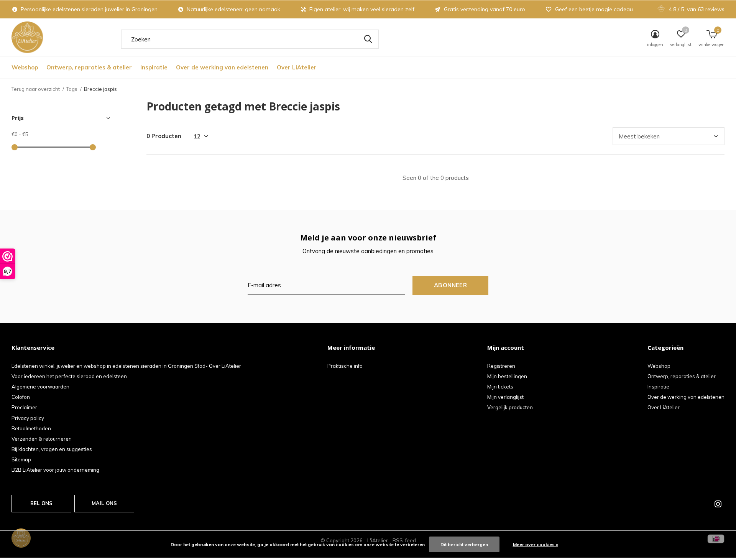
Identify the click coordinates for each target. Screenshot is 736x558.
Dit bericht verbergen (464, 544)
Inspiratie (154, 67)
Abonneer (450, 285)
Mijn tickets (500, 387)
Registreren (501, 366)
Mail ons (104, 503)
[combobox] (250, 39)
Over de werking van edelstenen (222, 67)
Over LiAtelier (297, 67)
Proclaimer (24, 407)
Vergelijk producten (510, 407)
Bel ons (41, 503)
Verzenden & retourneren (42, 439)
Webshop (25, 67)
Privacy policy (28, 418)
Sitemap (21, 459)
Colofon (21, 397)
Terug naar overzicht (36, 89)
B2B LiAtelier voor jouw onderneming (55, 470)
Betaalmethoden (31, 428)
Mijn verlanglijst (505, 397)
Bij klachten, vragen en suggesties (52, 449)
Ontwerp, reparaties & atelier (89, 67)
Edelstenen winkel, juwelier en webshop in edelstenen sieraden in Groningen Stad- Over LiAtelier (126, 366)
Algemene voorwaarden (40, 387)
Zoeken (368, 39)
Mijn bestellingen (507, 376)
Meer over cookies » (535, 544)
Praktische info (345, 366)
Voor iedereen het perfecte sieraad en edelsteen (69, 376)
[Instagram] (718, 503)
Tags (71, 89)
